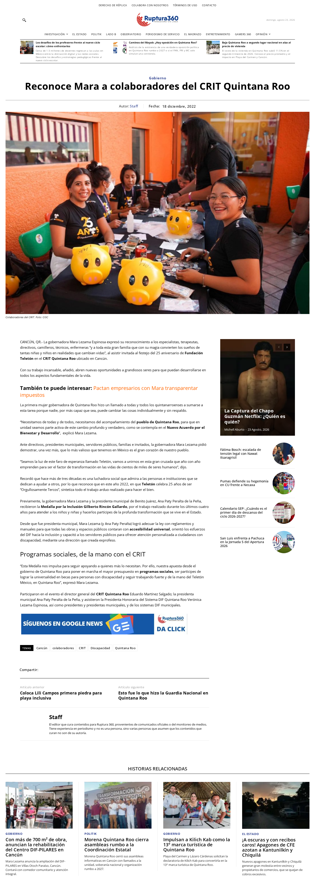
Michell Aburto (234, 429)
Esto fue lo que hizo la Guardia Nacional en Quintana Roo (163, 695)
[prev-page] (278, 347)
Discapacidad (100, 648)
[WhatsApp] (67, 669)
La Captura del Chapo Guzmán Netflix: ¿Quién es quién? (254, 416)
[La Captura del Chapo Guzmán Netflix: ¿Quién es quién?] (257, 387)
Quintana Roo (125, 648)
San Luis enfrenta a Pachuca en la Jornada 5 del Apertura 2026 (242, 542)
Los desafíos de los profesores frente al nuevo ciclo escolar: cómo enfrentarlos (68, 44)
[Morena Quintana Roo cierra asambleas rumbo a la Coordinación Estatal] (118, 805)
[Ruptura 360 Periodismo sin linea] (157, 19)
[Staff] (31, 724)
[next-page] (287, 347)
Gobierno (157, 78)
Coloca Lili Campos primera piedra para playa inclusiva (61, 695)
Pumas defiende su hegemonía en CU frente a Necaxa (244, 483)
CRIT (82, 648)
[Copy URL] (99, 669)
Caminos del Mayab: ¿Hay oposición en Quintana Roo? (163, 42)
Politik (90, 833)
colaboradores (63, 648)
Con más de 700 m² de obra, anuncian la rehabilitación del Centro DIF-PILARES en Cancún (36, 847)
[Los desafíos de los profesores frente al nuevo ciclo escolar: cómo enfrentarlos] (26, 47)
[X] (57, 669)
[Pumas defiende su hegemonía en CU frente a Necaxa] (284, 483)
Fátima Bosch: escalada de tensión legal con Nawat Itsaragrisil (240, 453)
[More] (110, 669)
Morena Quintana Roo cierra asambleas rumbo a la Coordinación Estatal (116, 844)
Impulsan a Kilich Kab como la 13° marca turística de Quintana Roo (196, 844)
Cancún (42, 648)
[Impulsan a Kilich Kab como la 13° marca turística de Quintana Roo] (196, 805)
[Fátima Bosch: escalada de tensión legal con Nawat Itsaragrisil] (284, 454)
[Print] (88, 669)
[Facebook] (46, 669)
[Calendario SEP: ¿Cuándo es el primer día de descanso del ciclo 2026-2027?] (284, 512)
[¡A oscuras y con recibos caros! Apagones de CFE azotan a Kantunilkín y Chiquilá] (275, 805)
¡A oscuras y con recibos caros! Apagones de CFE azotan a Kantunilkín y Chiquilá (269, 847)
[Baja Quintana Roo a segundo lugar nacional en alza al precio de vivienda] (213, 47)
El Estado (250, 833)
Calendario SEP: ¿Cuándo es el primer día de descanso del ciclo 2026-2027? (243, 512)
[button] (24, 20)
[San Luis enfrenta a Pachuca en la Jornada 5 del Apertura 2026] (284, 542)
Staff (134, 106)
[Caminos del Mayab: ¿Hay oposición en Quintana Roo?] (120, 47)
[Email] (78, 669)
